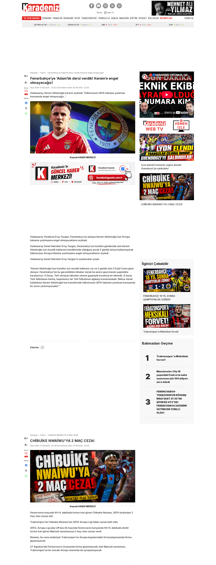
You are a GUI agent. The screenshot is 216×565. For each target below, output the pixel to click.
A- (26, 82)
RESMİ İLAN (166, 18)
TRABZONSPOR (89, 18)
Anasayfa (34, 73)
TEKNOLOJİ (104, 18)
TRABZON (57, 18)
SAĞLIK (114, 18)
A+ (26, 76)
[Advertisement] (108, 49)
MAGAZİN (124, 18)
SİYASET (142, 18)
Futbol (42, 73)
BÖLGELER (153, 18)
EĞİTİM (133, 18)
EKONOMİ (68, 18)
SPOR (77, 18)
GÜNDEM (46, 18)
